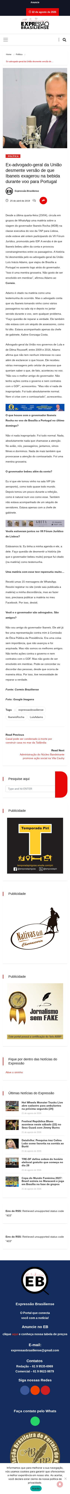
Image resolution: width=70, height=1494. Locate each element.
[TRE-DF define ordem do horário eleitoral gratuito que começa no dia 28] (12, 1163)
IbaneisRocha (16, 717)
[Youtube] (45, 1390)
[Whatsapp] (35, 1421)
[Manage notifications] (60, 1484)
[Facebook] (24, 1390)
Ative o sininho (14, 1072)
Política (19, 54)
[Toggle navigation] (5, 39)
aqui (15, 1334)
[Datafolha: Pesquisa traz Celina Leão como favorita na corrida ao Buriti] (12, 1144)
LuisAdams (36, 717)
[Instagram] (35, 1390)
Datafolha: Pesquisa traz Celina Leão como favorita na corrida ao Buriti (43, 1143)
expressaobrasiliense (30, 709)
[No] (65, 1478)
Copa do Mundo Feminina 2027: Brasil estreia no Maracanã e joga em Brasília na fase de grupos (43, 1181)
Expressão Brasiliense (26, 191)
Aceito (36, 1488)
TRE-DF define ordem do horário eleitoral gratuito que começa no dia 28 (42, 1162)
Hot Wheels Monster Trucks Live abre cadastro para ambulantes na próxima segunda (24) (42, 1105)
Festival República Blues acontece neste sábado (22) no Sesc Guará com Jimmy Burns (41, 1124)
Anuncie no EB (35, 1327)
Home (8, 54)
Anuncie (35, 2)
